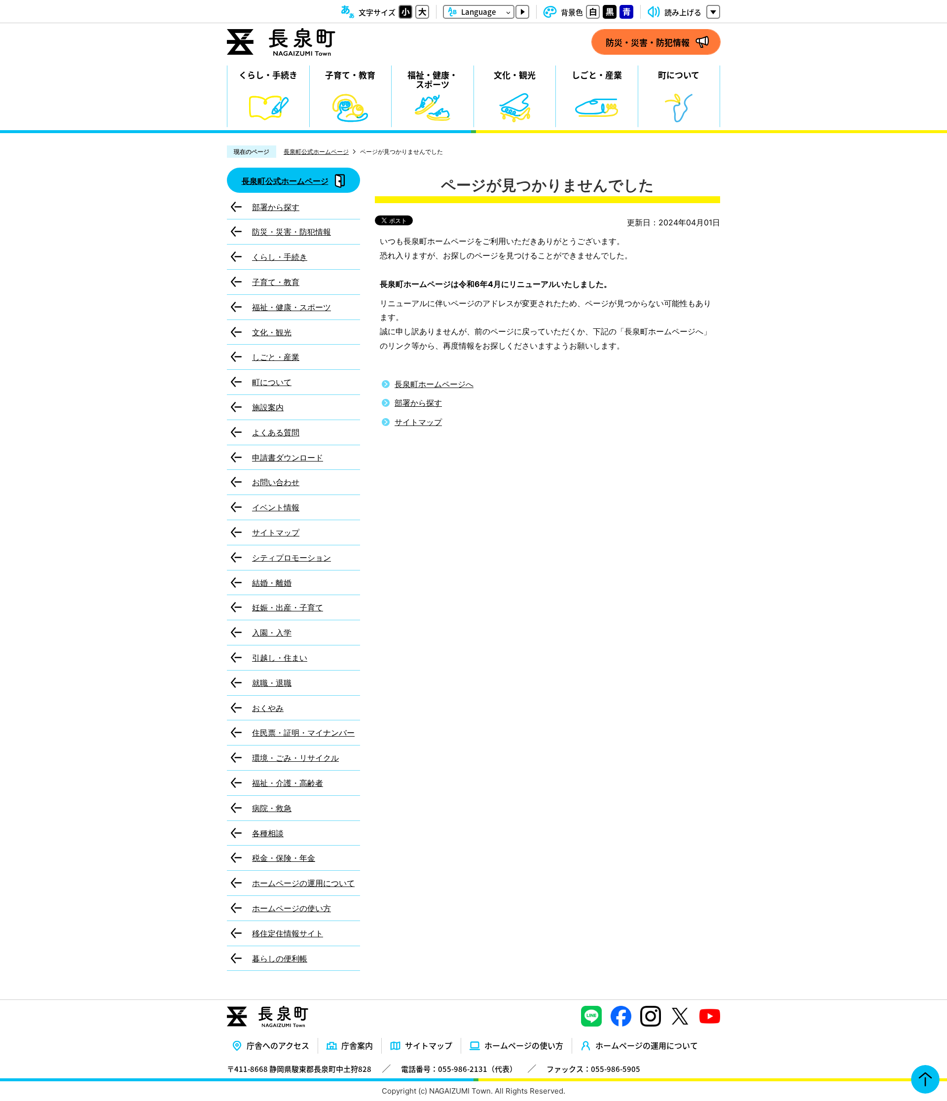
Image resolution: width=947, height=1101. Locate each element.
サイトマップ (418, 422)
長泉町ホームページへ (434, 384)
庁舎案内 (357, 1045)
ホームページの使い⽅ (523, 1045)
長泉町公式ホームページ (316, 151)
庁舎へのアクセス (278, 1045)
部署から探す (418, 403)
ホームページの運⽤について (646, 1045)
